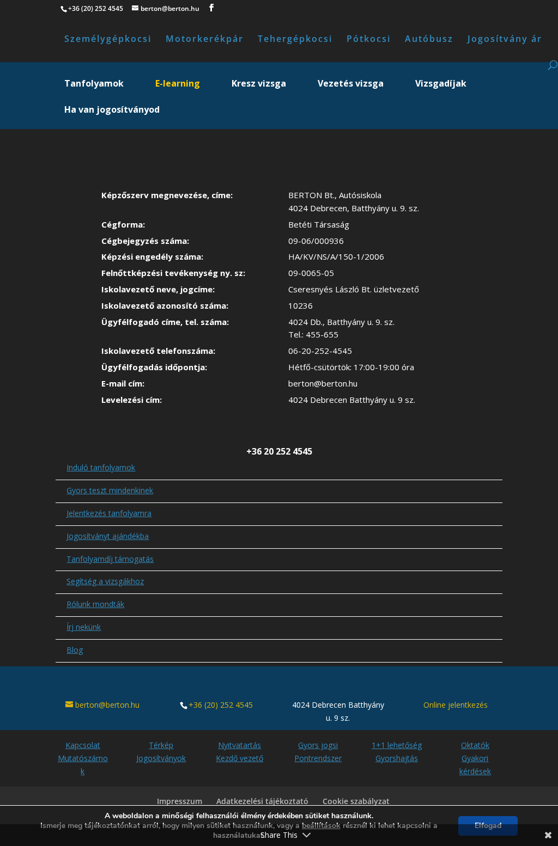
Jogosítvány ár (505, 40)
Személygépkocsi (107, 40)
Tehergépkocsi (295, 40)
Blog (74, 650)
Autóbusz (429, 40)
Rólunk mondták (95, 604)
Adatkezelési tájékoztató (262, 801)
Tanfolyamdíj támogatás (110, 559)
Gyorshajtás (396, 758)
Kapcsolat (82, 745)
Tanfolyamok (94, 84)
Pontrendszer (318, 758)
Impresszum (179, 801)
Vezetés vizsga (351, 84)
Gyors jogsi (318, 745)
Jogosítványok (161, 758)
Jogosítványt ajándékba (107, 536)
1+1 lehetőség (397, 745)
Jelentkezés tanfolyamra (108, 513)
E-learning (177, 84)
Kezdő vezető (239, 758)
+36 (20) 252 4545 (221, 705)
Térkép (161, 745)
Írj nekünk (83, 627)
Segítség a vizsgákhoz (105, 581)
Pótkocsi (369, 40)
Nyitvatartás (239, 745)
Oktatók (475, 745)
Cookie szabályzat (356, 801)
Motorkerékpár (205, 40)
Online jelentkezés (455, 705)
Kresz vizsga (259, 84)
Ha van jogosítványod (112, 110)
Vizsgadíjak (440, 84)
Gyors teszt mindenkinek (109, 490)
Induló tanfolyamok (100, 467)
